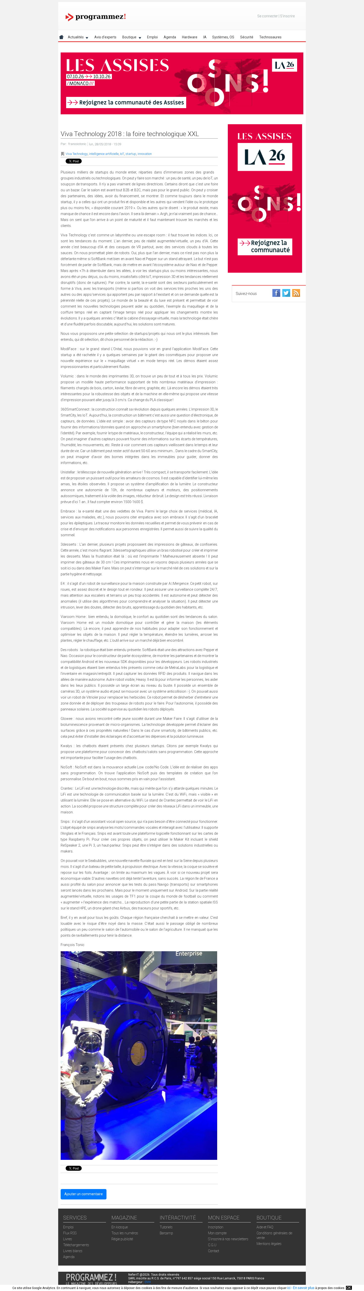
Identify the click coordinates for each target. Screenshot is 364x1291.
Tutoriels (166, 1227)
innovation (145, 154)
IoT (122, 154)
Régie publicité (122, 1239)
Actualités (74, 38)
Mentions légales (269, 1244)
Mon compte (217, 1233)
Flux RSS (70, 1233)
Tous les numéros (124, 1233)
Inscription (215, 1227)
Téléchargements (76, 1245)
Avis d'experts (105, 37)
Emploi (152, 37)
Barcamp (166, 1233)
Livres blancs (72, 1251)
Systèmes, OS (223, 37)
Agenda (170, 37)
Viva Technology (77, 154)
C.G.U (212, 1245)
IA (205, 37)
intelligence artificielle (104, 154)
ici (288, 1288)
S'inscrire (287, 16)
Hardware (189, 37)
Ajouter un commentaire (83, 1194)
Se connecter (267, 16)
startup (131, 154)
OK (348, 1288)
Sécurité (246, 37)
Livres (67, 1239)
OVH (148, 1282)
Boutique (127, 38)
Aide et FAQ (265, 1227)
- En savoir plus (302, 1288)
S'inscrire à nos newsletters (228, 1239)
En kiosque (119, 1227)
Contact (213, 1251)
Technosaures (270, 37)
